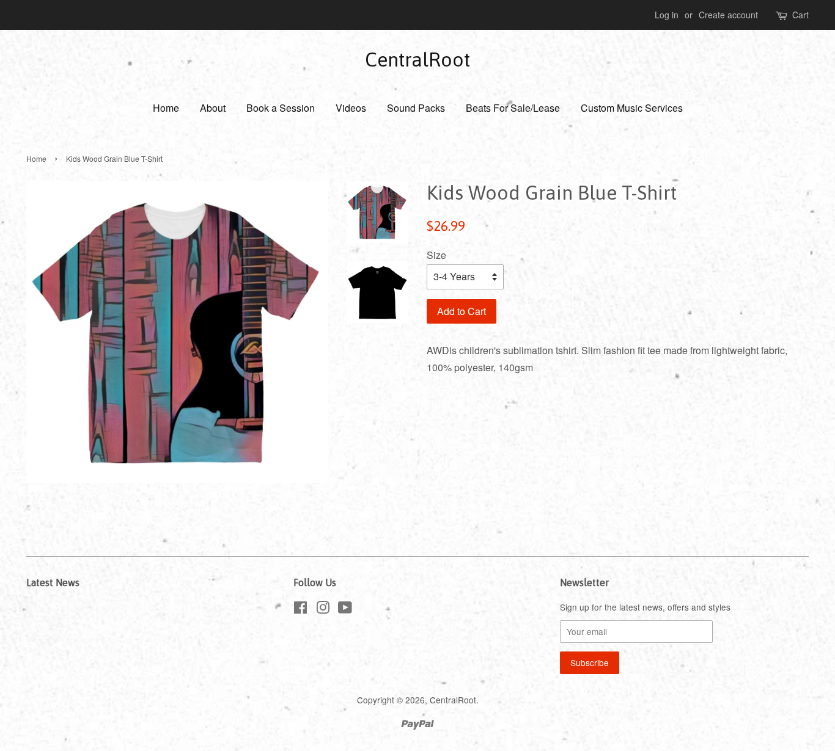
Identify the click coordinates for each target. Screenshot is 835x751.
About (213, 108)
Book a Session (280, 108)
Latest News (52, 582)
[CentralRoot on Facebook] (300, 609)
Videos (351, 108)
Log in (667, 15)
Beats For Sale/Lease (513, 108)
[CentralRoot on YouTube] (345, 609)
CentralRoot (417, 59)
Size (436, 255)
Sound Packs (416, 108)
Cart (800, 15)
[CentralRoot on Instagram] (322, 609)
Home (166, 108)
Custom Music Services (632, 108)
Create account (728, 15)
